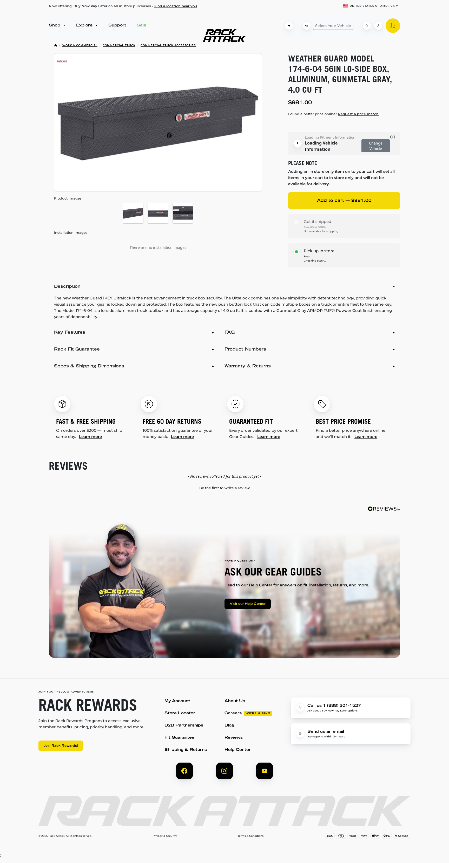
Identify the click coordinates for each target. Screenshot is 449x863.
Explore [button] (85, 26)
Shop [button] (55, 26)
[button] (224, 487)
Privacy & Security (165, 836)
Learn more (90, 436)
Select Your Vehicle (333, 25)
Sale (141, 26)
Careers (233, 713)
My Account (177, 701)
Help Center (237, 750)
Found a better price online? (333, 114)
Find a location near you (175, 6)
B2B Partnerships (183, 726)
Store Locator (179, 713)
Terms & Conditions (250, 836)
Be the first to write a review (224, 487)
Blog (229, 726)
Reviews (233, 738)
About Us (234, 701)
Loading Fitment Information (330, 137)
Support (117, 26)
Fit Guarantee (179, 738)
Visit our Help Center (248, 604)
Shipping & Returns (185, 750)
